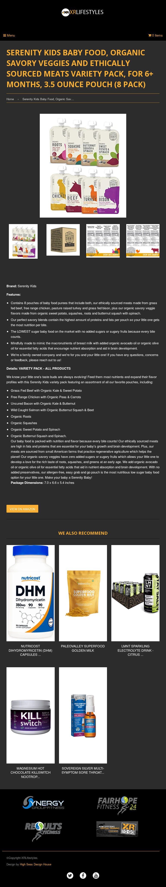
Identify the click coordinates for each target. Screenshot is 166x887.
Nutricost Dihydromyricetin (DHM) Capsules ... (30, 650)
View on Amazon (22, 509)
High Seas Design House (35, 864)
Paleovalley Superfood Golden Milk (83, 648)
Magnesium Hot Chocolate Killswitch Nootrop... (31, 772)
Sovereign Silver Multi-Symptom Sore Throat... (83, 770)
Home (10, 99)
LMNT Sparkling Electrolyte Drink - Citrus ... (135, 650)
